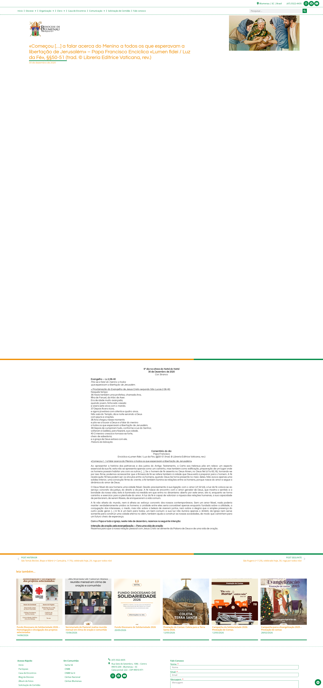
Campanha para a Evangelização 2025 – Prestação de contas (281, 628)
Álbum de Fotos (26, 681)
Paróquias (23, 669)
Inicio (20, 10)
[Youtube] (316, 3)
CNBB (67, 669)
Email (173, 672)
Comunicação (95, 10)
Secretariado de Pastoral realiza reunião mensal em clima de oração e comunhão (86, 628)
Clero (59, 10)
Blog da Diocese (26, 677)
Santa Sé (69, 665)
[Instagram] (306, 3)
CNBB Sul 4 (70, 673)
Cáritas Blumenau (73, 681)
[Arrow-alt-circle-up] (318, 682)
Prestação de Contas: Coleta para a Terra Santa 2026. (184, 628)
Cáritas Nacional (72, 677)
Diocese (30, 10)
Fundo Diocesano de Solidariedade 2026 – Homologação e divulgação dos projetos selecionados (38, 630)
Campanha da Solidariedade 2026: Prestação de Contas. (230, 628)
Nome (173, 664)
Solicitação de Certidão (119, 10)
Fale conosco (139, 10)
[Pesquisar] (305, 11)
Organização (45, 10)
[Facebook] (311, 3)
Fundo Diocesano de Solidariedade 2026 (135, 627)
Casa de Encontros (77, 10)
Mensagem (176, 679)
